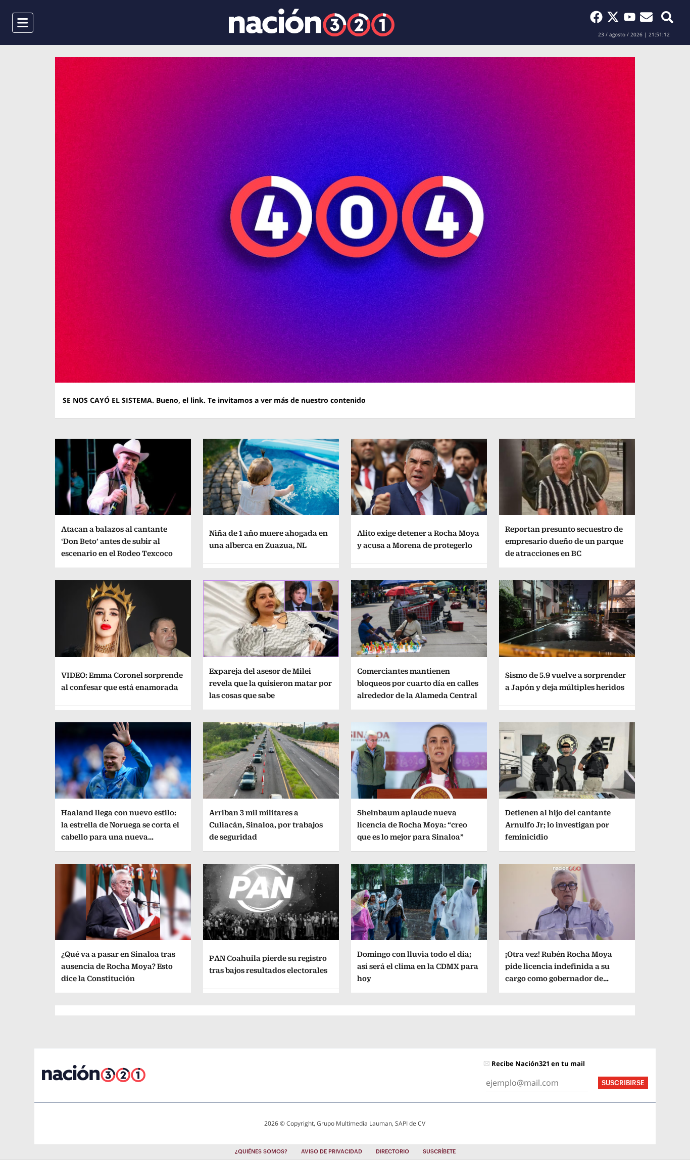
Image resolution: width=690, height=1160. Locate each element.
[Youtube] (631, 17)
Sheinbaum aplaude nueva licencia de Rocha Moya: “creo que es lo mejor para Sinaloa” (412, 824)
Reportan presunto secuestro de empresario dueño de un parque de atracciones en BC (564, 541)
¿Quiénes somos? (261, 1151)
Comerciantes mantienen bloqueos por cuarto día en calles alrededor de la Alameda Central (417, 683)
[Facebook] (598, 17)
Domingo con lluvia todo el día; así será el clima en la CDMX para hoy (417, 966)
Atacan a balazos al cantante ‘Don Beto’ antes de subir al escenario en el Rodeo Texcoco (117, 541)
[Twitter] (615, 17)
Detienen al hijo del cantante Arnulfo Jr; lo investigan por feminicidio (558, 824)
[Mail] (646, 17)
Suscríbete (439, 1151)
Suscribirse (623, 1083)
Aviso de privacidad (331, 1151)
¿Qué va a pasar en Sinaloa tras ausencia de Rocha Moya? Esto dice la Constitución (118, 966)
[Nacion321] (312, 22)
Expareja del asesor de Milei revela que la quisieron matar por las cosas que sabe (270, 683)
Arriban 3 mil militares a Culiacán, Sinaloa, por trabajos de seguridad (266, 824)
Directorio (392, 1151)
